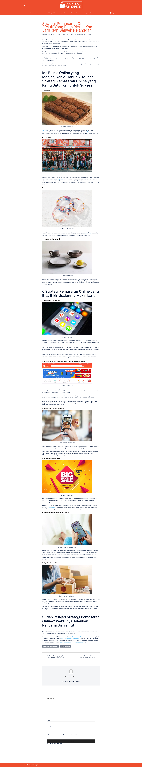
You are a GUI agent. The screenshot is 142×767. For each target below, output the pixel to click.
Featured (70, 34)
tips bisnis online (66, 646)
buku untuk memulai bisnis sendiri (70, 638)
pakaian (61, 179)
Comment (50, 706)
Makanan (44, 130)
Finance (78, 13)
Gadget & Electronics (64, 13)
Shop (112, 13)
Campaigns (87, 13)
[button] (24, 5)
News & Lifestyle (48, 13)
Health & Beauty (34, 13)
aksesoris (53, 232)
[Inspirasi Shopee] (71, 5)
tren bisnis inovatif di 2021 (74, 637)
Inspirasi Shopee (49, 34)
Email (49, 726)
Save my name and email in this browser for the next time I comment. (66, 735)
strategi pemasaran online (51, 646)
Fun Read (77, 34)
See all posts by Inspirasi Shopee (71, 681)
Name (49, 720)
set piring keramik (64, 280)
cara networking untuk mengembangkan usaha (72, 642)
